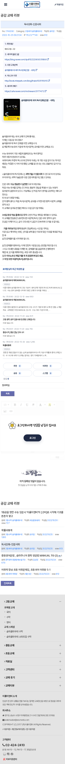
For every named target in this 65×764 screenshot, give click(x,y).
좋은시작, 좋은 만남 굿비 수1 (13, 332)
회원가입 (59, 4)
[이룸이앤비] (32, 4)
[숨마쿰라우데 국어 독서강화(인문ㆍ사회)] (12, 110)
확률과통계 (7, 345)
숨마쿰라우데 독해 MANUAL (14, 280)
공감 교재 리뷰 (10, 15)
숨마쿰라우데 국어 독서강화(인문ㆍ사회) (20, 70)
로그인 (32, 437)
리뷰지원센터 (11, 759)
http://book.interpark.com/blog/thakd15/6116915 (26, 81)
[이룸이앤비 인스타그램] (8, 754)
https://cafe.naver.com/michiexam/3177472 (24, 91)
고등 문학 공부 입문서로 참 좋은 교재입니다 (19, 319)
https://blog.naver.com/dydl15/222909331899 (26, 59)
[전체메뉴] (5, 4)
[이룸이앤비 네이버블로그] (4, 754)
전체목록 (7, 583)
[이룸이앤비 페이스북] (11, 754)
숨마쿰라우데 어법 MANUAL (14, 300)
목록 (8, 393)
